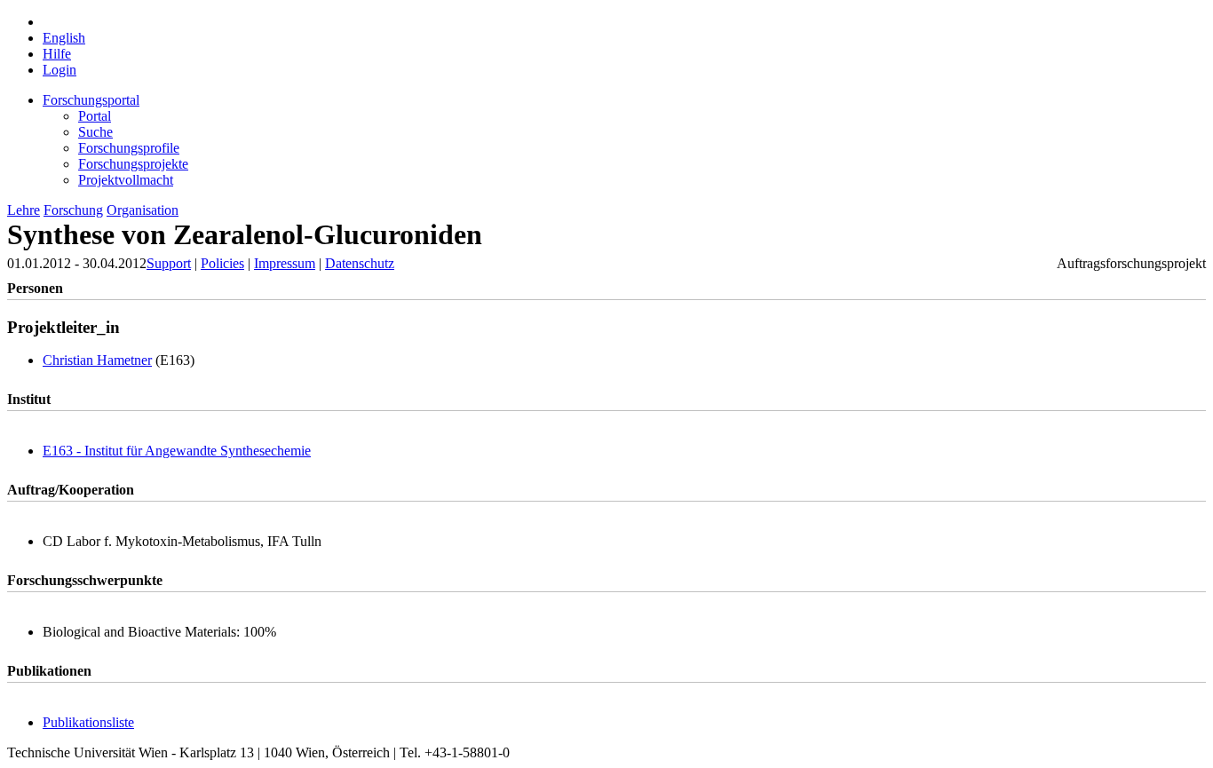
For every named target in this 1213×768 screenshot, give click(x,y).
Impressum (284, 263)
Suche (95, 131)
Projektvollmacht (125, 179)
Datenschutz (359, 263)
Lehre (23, 210)
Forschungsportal (91, 99)
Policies (222, 263)
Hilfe (57, 53)
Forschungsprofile (128, 147)
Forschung (73, 210)
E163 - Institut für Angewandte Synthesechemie (177, 450)
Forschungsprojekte (133, 163)
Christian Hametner (97, 360)
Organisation (142, 210)
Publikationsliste (88, 722)
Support (169, 263)
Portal (94, 115)
